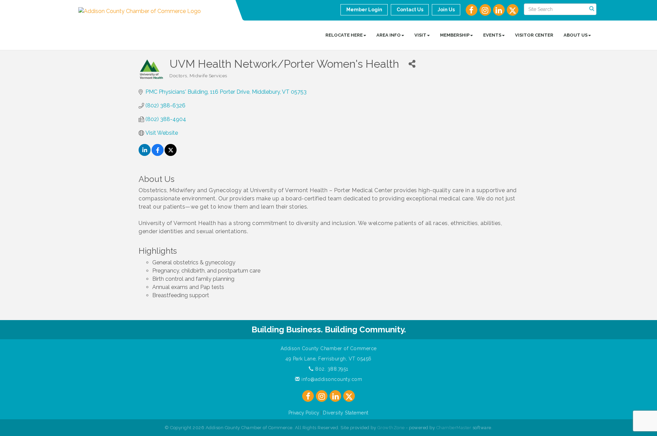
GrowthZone (391, 427)
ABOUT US (576, 35)
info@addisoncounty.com (331, 379)
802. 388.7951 (331, 369)
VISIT (420, 35)
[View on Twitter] (171, 154)
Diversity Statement (346, 412)
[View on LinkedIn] (145, 154)
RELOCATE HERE (344, 35)
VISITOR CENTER (534, 35)
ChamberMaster (454, 427)
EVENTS (492, 35)
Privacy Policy (303, 412)
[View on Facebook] (158, 154)
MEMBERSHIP (454, 35)
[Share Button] (412, 63)
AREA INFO (388, 35)
